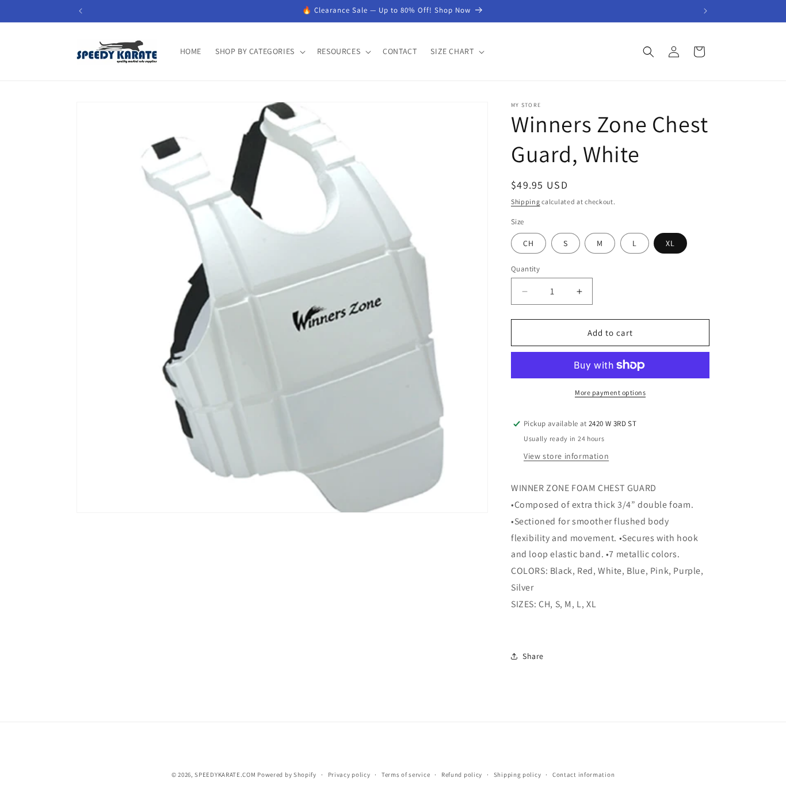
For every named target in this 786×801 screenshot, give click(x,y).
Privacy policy (349, 774)
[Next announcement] (705, 11)
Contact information (583, 774)
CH (528, 243)
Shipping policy (517, 774)
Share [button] (533, 656)
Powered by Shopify (286, 775)
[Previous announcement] (80, 11)
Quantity (525, 269)
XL (670, 243)
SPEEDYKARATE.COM (224, 775)
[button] (259, 51)
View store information (566, 456)
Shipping (525, 201)
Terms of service (405, 774)
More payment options (610, 392)
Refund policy (461, 774)
